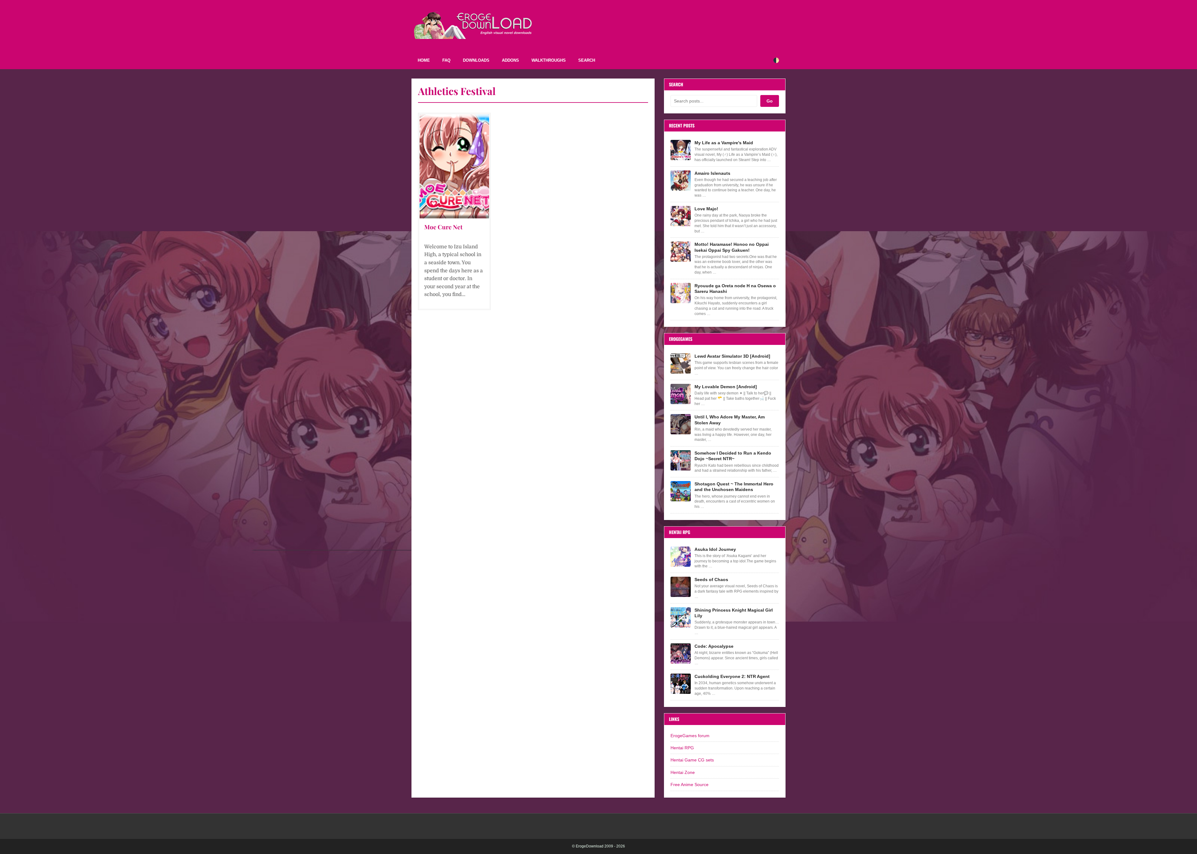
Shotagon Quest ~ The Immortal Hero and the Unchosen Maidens (734, 486)
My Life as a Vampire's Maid (724, 142)
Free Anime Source (690, 784)
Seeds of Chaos (711, 579)
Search (586, 60)
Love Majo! (706, 208)
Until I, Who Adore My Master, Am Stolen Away (730, 419)
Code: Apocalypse (714, 646)
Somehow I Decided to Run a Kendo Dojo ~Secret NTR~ (733, 456)
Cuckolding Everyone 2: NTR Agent (732, 676)
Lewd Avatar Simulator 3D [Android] (732, 356)
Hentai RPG (682, 747)
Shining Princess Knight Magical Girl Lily (734, 613)
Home (424, 60)
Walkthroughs (548, 60)
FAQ (446, 60)
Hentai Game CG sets (692, 759)
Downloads (476, 60)
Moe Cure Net (443, 227)
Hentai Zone (683, 772)
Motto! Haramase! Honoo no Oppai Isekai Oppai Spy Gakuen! (732, 247)
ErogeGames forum (690, 735)
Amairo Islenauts (712, 173)
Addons (510, 60)
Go (770, 100)
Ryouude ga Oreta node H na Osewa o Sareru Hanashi (735, 288)
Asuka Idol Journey (715, 549)
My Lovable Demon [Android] (726, 386)
